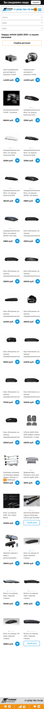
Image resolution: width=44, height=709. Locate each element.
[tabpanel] (11, 58)
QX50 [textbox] (4, 23)
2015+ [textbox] (4, 28)
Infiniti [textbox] (5, 17)
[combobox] (22, 17)
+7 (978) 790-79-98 (23, 9)
